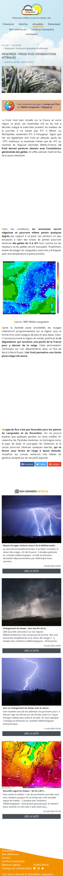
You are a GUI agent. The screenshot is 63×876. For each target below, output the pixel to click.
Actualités (38, 24)
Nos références (17, 29)
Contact (6, 857)
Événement (54, 24)
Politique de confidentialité (17, 868)
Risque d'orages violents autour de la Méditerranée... (29, 545)
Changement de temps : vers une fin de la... (25, 628)
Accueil (5, 45)
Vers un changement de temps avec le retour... (26, 708)
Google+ (55, 464)
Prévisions (8, 24)
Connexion (32, 34)
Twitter (42, 464)
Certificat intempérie (42, 29)
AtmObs (23, 24)
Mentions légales (11, 864)
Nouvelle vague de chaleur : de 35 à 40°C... (24, 790)
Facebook (28, 464)
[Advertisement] (31, 192)
